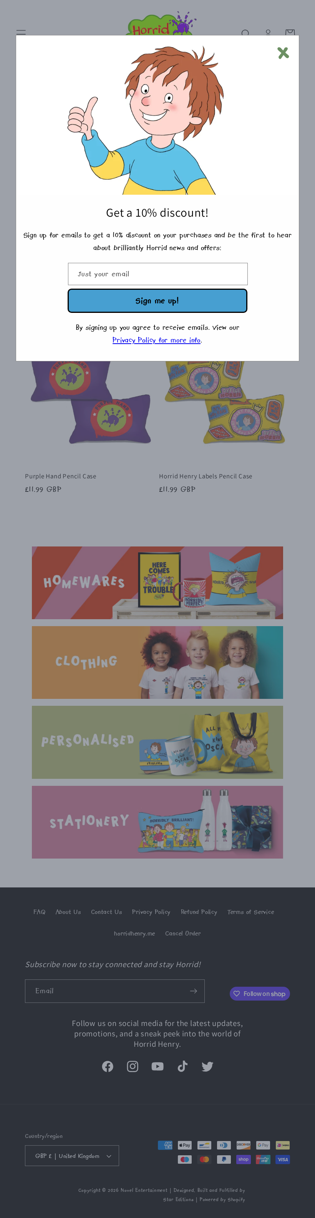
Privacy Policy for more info (157, 340)
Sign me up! (157, 300)
